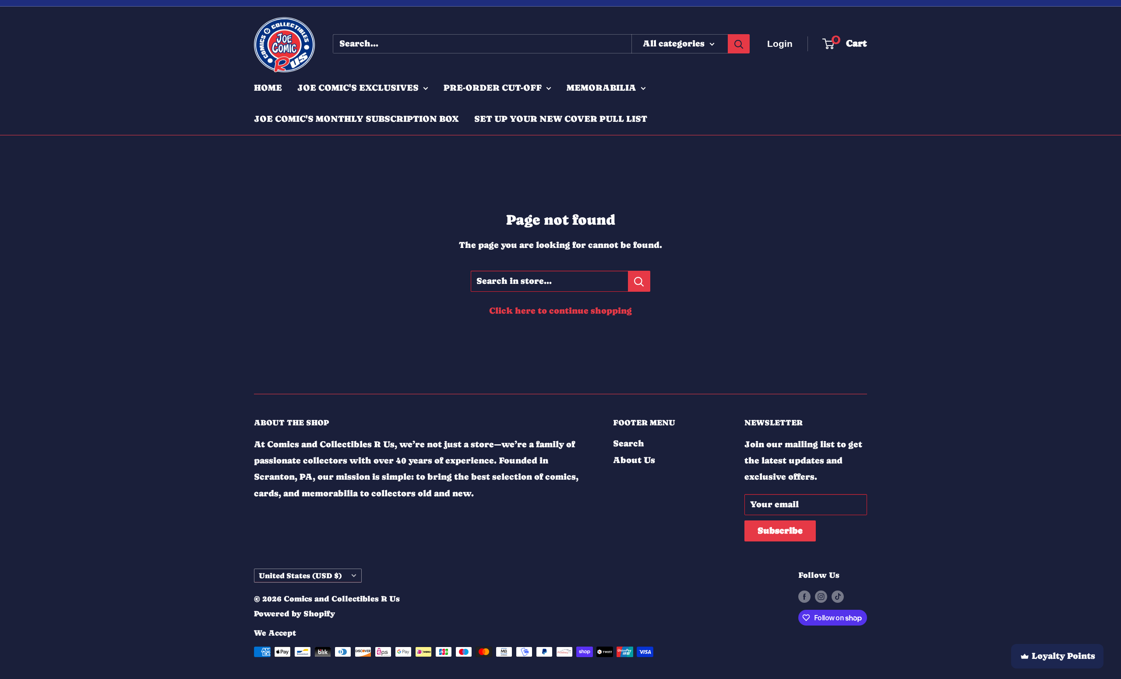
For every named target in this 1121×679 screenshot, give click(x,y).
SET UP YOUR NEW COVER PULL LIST (560, 119)
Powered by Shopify (294, 613)
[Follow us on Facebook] (804, 596)
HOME (268, 88)
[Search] (739, 43)
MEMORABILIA (601, 88)
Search (628, 444)
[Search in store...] (639, 281)
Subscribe (780, 531)
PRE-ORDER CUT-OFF (493, 88)
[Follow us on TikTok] (838, 596)
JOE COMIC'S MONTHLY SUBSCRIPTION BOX (356, 119)
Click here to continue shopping (560, 311)
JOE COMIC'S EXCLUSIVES (358, 88)
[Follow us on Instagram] (821, 596)
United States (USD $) (300, 575)
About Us (634, 460)
